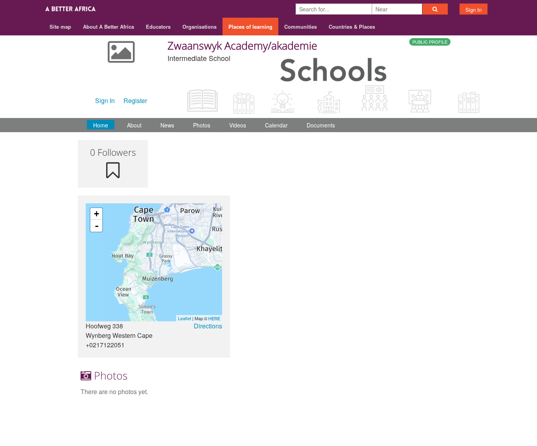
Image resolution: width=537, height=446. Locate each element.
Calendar (276, 125)
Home (100, 125)
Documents (321, 125)
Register (135, 100)
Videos (237, 125)
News (167, 125)
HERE (214, 318)
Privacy (448, 415)
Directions (208, 325)
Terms (421, 415)
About (134, 125)
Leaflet (184, 318)
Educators (158, 26)
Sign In (473, 9)
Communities (300, 26)
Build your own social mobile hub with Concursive (268, 432)
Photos (201, 125)
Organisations (199, 26)
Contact (393, 415)
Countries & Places (352, 26)
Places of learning (250, 26)
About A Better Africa (108, 26)
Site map (60, 26)
